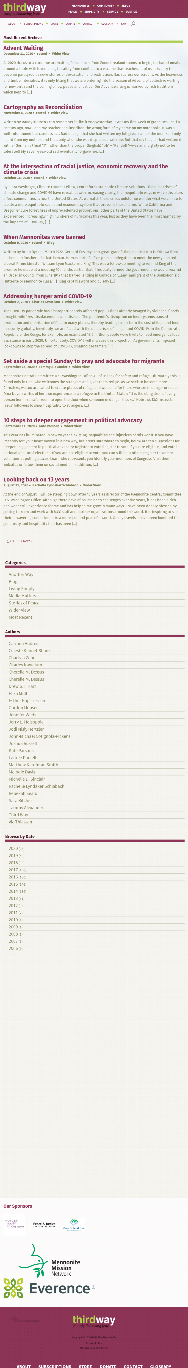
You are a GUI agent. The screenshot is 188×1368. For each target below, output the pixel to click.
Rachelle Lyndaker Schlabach (55, 485)
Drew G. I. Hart (22, 686)
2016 (13, 877)
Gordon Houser (23, 708)
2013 (13, 898)
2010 (13, 920)
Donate (70, 24)
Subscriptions (33, 24)
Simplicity (92, 12)
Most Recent (20, 617)
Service (112, 12)
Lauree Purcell (22, 758)
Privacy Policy (94, 1343)
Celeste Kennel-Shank (30, 651)
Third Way (18, 815)
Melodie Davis (22, 772)
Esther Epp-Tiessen (27, 700)
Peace (72, 12)
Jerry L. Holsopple (26, 722)
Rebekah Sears (23, 793)
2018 (13, 863)
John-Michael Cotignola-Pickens (39, 736)
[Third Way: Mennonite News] (24, 9)
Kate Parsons (49, 425)
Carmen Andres (23, 643)
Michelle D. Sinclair (27, 779)
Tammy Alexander (53, 366)
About (12, 24)
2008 (13, 934)
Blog (13, 581)
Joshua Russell (23, 743)
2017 (13, 870)
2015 (13, 884)
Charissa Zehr (22, 658)
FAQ (123, 24)
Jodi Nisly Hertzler (26, 729)
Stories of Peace (24, 603)
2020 (13, 848)
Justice (131, 12)
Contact (88, 24)
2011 (13, 913)
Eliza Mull (18, 693)
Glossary (107, 24)
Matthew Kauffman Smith (33, 765)
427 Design (102, 1348)
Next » (27, 541)
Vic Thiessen (20, 822)
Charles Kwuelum (46, 301)
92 (20, 541)
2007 (13, 941)
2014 (13, 891)
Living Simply (21, 589)
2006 (13, 948)
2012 (13, 905)
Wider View (19, 610)
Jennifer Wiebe (23, 715)
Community (105, 6)
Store (54, 24)
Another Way (21, 574)
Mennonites (81, 6)
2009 (13, 927)
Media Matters (22, 596)
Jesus (126, 6)
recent (42, 53)
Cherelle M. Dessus (26, 672)
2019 (13, 855)
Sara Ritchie (20, 800)
